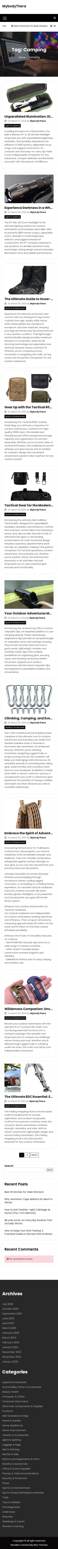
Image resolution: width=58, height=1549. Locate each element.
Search (8, 1166)
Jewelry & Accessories (14, 727)
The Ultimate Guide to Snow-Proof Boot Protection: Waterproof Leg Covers (29, 299)
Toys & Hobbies (11, 1502)
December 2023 (11, 1352)
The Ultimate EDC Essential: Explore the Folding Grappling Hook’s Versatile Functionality (29, 1096)
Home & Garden (11, 1420)
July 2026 (7, 1304)
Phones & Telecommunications (20, 1473)
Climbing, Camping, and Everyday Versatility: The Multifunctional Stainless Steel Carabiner (29, 718)
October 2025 (10, 1309)
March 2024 (9, 1337)
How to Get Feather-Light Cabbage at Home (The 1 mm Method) (27, 1211)
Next (34, 1154)
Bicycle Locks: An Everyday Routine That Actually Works (28, 1221)
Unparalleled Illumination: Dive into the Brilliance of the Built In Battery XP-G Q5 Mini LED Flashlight (29, 116)
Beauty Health (10, 1392)
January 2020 (10, 1361)
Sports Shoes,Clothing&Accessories (23, 1492)
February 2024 (10, 1342)
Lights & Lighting (12, 125)
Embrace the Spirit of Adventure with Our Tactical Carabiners (29, 833)
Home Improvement (14, 1430)
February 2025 (10, 1333)
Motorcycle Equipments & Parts (20, 1459)
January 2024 (10, 1347)
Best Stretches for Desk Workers (20, 25)
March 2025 (9, 1328)
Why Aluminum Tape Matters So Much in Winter (28, 1200)
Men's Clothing (10, 1449)
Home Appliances (12, 1425)
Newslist (15, 1544)
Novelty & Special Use (15, 1464)
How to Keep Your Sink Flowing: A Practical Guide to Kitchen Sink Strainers (28, 1232)
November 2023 (11, 1357)
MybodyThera (14, 6)
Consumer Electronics (15, 1401)
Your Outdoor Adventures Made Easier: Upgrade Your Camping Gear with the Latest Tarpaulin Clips (29, 613)
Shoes (5, 1483)
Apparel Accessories (14, 1382)
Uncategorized (10, 1507)
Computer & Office (13, 1396)
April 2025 (8, 1323)
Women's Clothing (12, 1526)
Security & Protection (14, 1478)
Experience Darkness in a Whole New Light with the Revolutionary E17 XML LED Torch (29, 208)
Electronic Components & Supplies (22, 1406)
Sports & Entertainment (15, 308)
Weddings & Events (13, 1521)
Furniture (7, 1411)
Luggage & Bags (11, 1444)
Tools (5, 1497)
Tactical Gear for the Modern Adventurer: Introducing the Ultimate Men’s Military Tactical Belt (29, 505)
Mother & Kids (10, 1454)
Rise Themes (40, 1544)
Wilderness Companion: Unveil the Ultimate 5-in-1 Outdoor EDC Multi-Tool (29, 1009)
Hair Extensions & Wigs (15, 1416)
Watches (7, 1516)
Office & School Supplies (16, 1468)
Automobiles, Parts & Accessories (21, 1387)
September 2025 (12, 1313)
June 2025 (8, 1318)
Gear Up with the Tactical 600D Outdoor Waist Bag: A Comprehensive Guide (29, 407)
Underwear (8, 1512)
